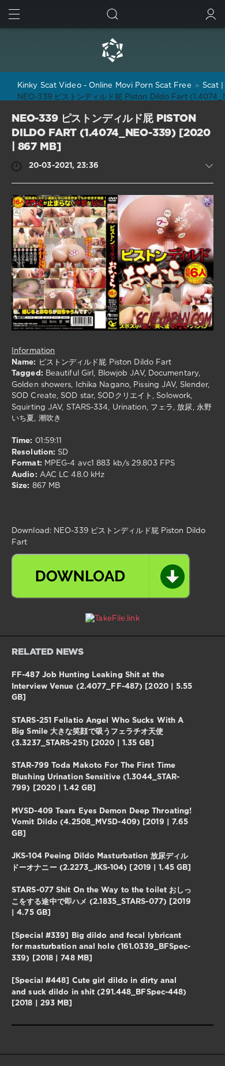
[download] (101, 576)
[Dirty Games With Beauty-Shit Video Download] (112, 50)
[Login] (211, 14)
